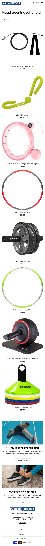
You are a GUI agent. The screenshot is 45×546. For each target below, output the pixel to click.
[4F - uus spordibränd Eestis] (22, 432)
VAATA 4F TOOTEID (22, 460)
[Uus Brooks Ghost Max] (22, 476)
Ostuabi (22, 534)
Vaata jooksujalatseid (22, 502)
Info (22, 529)
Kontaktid (22, 522)
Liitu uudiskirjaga (22, 539)
